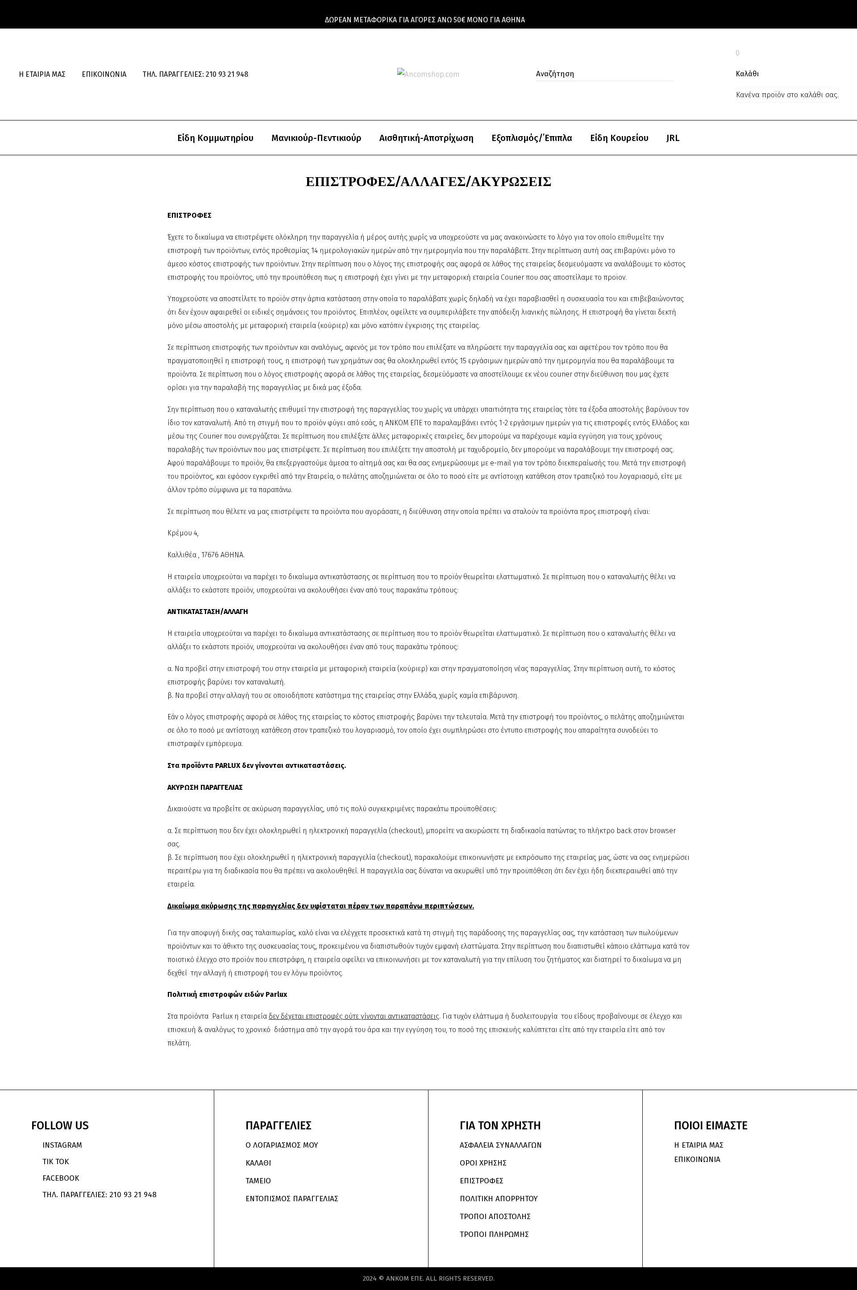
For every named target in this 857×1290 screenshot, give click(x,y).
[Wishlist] (721, 74)
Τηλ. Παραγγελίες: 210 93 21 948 (195, 74)
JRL (673, 138)
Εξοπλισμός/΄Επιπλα (531, 138)
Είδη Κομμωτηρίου (215, 138)
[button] (665, 74)
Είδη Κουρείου (619, 138)
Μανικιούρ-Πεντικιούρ (316, 138)
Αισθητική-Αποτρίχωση (426, 138)
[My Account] (701, 74)
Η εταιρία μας (42, 74)
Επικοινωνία (104, 74)
